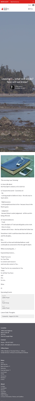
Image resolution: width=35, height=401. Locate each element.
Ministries (3, 368)
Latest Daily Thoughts (8, 312)
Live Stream (4, 372)
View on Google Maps (7, 336)
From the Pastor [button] (5, 370)
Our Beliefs (4, 388)
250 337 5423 (9, 342)
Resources (3, 376)
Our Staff (3, 391)
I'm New (3, 386)
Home (2, 362)
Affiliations (3, 393)
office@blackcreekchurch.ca (12, 344)
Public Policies (4, 395)
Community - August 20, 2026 (10, 316)
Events (2, 379)
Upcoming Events (6, 292)
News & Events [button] (5, 366)
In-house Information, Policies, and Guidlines (12, 396)
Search (29, 5)
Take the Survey (14, 1)
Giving (2, 374)
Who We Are (4, 364)
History (3, 389)
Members (3, 377)
